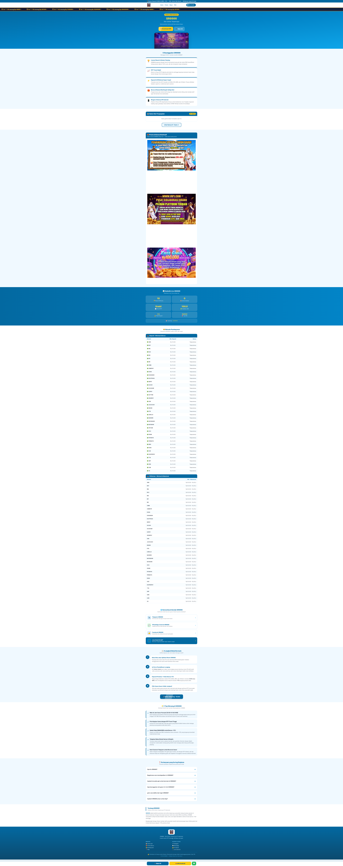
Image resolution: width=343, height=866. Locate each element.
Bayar (171, 5)
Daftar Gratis (190, 5)
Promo (166, 5)
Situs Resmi (179, 856)
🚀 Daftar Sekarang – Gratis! (171, 696)
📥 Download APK (165, 29)
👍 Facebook (175, 847)
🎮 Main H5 (179, 29)
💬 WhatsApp (175, 845)
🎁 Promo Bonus (150, 845)
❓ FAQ (147, 849)
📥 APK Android (180, 863)
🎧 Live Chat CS (176, 849)
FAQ (175, 5)
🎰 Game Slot (149, 843)
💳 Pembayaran (150, 847)
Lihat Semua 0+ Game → (171, 125)
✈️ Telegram (175, 843)
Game (161, 5)
